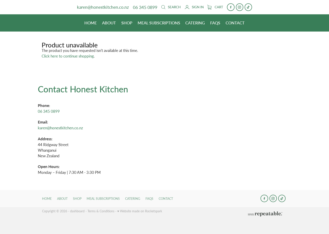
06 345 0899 (49, 111)
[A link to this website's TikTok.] (248, 7)
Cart (218, 6)
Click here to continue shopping (68, 55)
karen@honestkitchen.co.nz (103, 7)
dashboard (77, 211)
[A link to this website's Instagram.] (239, 7)
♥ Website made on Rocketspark (139, 211)
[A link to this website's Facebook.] (230, 7)
